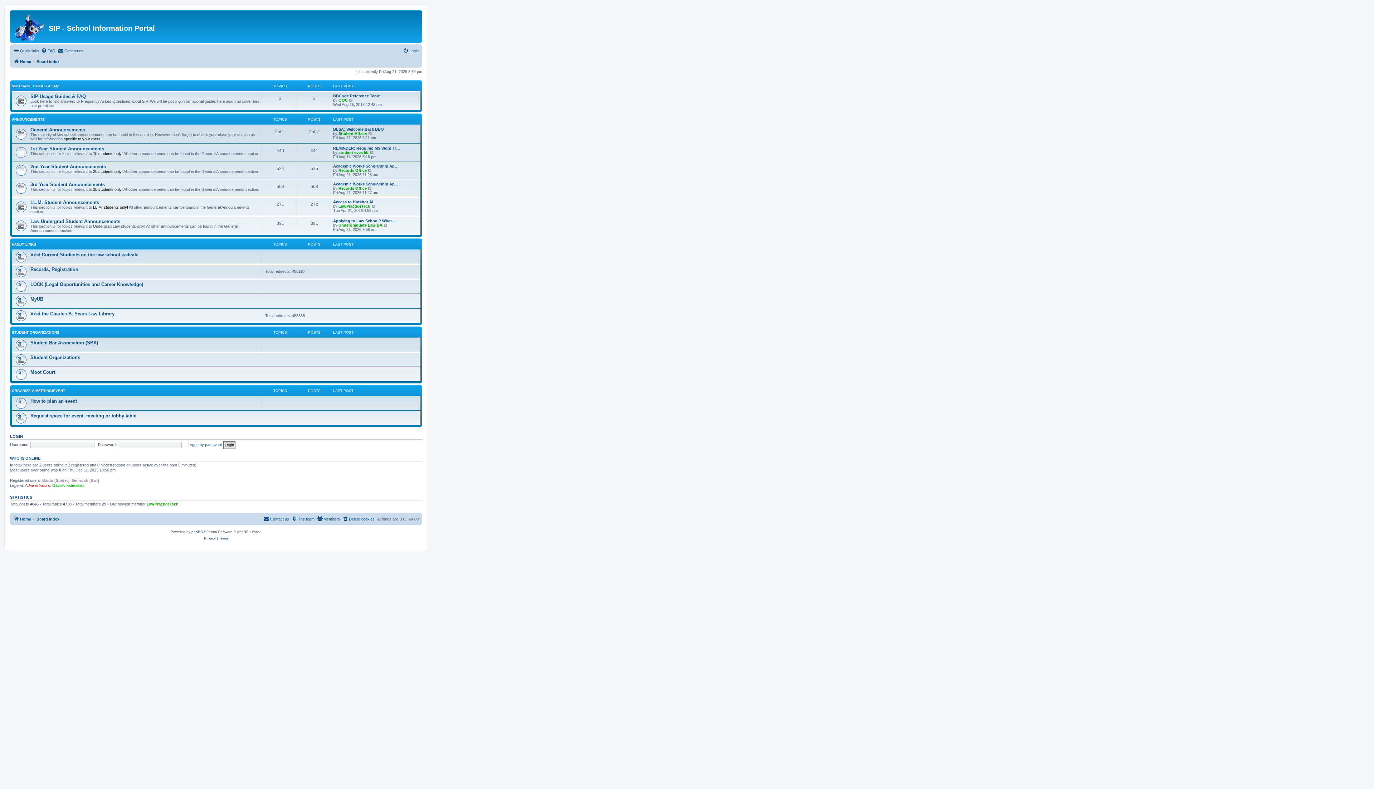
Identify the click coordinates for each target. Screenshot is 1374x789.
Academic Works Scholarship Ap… (366, 166)
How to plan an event (53, 401)
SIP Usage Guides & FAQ (35, 86)
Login (16, 436)
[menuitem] (48, 51)
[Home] (30, 26)
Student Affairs (352, 133)
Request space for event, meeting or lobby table (83, 415)
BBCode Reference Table (356, 96)
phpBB (197, 532)
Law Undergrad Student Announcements (75, 221)
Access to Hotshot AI (353, 202)
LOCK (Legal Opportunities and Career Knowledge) (86, 284)
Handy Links (24, 244)
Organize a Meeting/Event (38, 391)
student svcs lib (353, 152)
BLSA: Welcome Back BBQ (358, 129)
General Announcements (57, 129)
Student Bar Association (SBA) (64, 342)
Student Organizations (35, 332)
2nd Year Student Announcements (68, 166)
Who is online (25, 458)
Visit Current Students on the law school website (84, 254)
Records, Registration (54, 269)
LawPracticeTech (354, 206)
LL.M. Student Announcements (64, 202)
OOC (343, 100)
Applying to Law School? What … (365, 221)
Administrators (37, 485)
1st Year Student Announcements (67, 148)
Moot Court (42, 372)
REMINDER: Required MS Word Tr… (366, 148)
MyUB (36, 299)
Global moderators (68, 485)
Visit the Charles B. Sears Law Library (72, 313)
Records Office (352, 170)
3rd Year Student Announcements (67, 184)
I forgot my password (203, 444)
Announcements (28, 119)
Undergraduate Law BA (360, 225)
